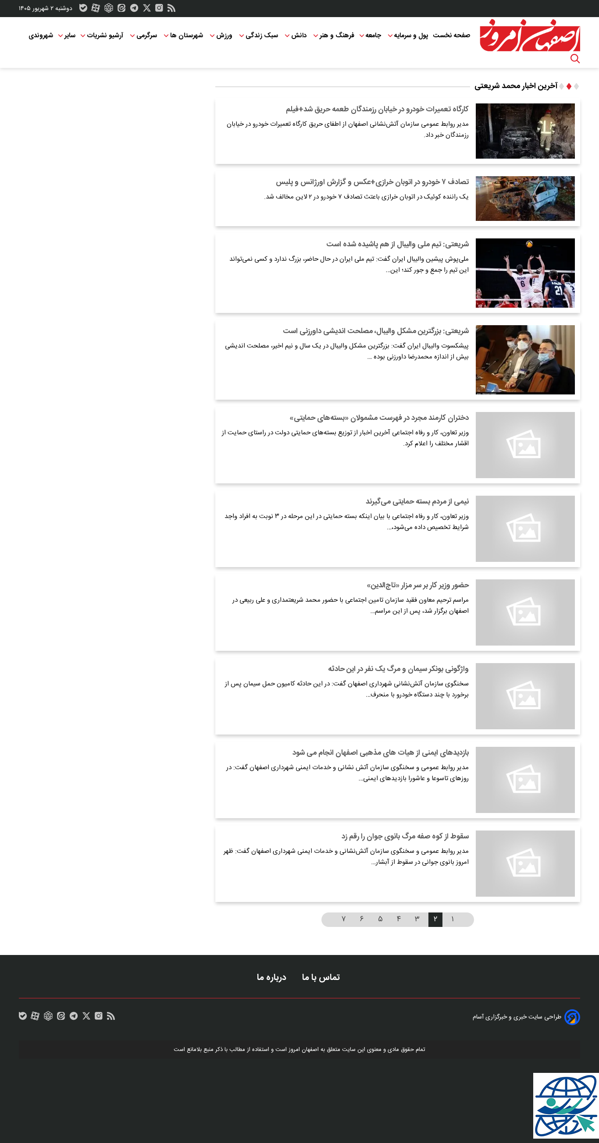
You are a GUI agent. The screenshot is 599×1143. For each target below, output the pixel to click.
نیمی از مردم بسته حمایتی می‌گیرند (417, 502)
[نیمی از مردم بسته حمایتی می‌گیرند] (525, 529)
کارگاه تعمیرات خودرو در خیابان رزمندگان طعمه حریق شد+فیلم (377, 109)
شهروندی (41, 35)
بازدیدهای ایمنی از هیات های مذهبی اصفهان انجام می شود (380, 753)
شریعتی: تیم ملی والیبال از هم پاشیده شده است (397, 244)
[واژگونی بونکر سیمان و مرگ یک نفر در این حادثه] (525, 696)
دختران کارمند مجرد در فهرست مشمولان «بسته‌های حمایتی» (379, 418)
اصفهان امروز (304, 1049)
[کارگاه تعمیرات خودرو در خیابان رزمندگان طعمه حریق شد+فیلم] (525, 131)
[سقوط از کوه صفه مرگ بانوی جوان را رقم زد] (525, 864)
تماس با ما (322, 977)
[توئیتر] (147, 10)
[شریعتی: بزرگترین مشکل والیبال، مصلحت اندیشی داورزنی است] (525, 359)
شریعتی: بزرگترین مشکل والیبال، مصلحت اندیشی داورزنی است (376, 331)
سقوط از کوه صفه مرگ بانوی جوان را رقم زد (405, 837)
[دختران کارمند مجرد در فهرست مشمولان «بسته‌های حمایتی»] (525, 445)
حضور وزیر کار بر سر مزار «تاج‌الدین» (418, 585)
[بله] (83, 10)
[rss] (171, 10)
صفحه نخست (451, 35)
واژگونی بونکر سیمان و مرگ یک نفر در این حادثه (398, 669)
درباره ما (273, 977)
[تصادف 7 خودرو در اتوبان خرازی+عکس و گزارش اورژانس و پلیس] (525, 198)
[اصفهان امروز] (529, 35)
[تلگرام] (134, 10)
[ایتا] (121, 10)
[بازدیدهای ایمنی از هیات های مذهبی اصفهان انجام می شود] (525, 780)
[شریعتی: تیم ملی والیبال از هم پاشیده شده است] (525, 273)
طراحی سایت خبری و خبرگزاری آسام (517, 1017)
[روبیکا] (109, 10)
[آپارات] (95, 10)
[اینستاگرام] (159, 10)
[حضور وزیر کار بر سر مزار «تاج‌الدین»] (525, 612)
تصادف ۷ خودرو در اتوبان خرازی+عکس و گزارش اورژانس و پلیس (372, 182)
